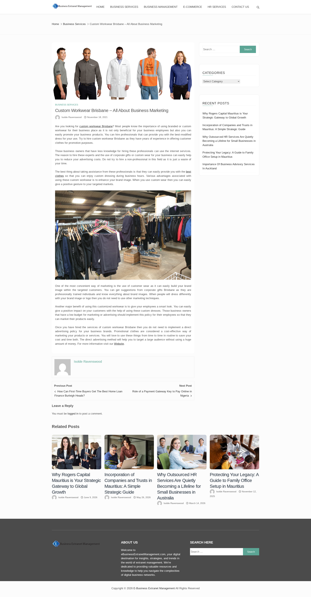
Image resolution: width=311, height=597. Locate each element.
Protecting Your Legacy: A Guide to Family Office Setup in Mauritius (234, 480)
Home (100, 6)
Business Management (161, 6)
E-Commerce (192, 6)
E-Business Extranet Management (154, 588)
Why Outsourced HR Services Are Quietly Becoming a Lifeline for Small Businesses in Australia (229, 141)
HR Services (217, 6)
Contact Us (240, 6)
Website (119, 343)
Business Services (124, 6)
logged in (73, 413)
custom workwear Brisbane (96, 126)
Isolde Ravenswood (72, 117)
